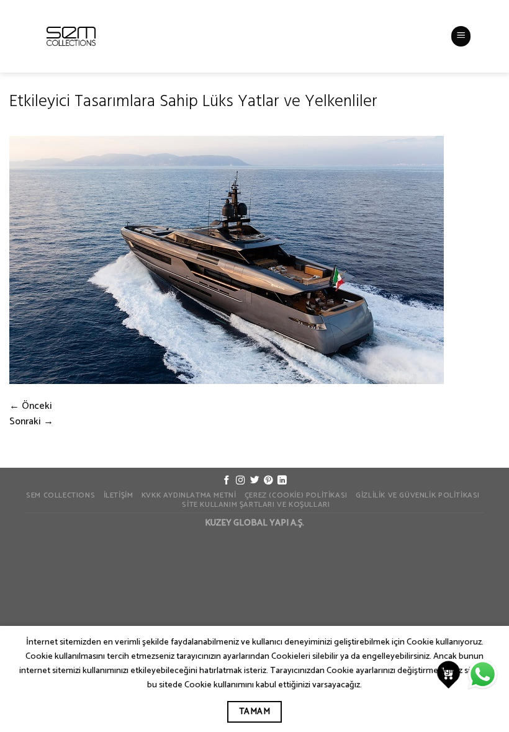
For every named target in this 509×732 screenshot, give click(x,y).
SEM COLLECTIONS (60, 495)
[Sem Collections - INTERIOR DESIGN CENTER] (71, 36)
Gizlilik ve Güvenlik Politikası (418, 495)
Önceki (30, 406)
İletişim (118, 495)
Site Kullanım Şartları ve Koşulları (256, 505)
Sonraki (31, 422)
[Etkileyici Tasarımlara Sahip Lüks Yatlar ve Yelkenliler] (226, 260)
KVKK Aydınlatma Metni (189, 495)
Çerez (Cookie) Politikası (296, 495)
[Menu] (461, 36)
